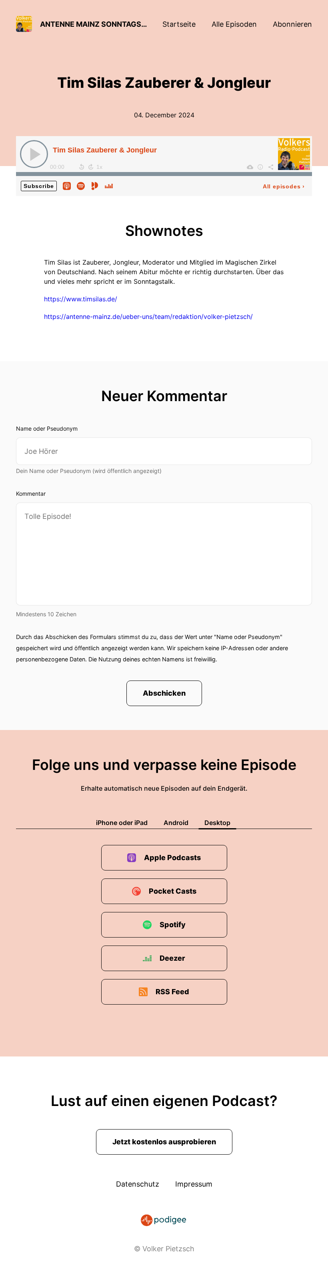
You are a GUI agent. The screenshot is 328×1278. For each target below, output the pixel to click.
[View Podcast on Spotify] (81, 186)
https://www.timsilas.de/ (80, 299)
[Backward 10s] (81, 166)
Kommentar (31, 493)
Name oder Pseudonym (47, 428)
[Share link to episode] (271, 167)
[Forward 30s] (90, 166)
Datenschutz (137, 1184)
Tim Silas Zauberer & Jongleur (105, 150)
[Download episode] (250, 167)
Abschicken (164, 693)
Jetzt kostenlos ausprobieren (164, 1142)
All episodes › (284, 186)
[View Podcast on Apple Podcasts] (67, 186)
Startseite (179, 24)
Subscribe (39, 186)
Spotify (173, 924)
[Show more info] (260, 167)
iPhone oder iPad (122, 823)
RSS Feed (172, 991)
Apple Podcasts (172, 857)
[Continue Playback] (34, 154)
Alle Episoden (234, 24)
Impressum (193, 1184)
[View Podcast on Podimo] (95, 186)
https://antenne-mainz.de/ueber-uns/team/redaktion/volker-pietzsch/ (148, 316)
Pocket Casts (172, 891)
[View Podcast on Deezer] (109, 186)
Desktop (217, 823)
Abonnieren (292, 24)
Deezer (172, 958)
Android (176, 823)
